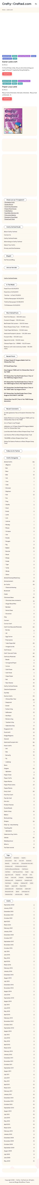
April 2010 (7, 1124)
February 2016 (8, 968)
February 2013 (8, 1018)
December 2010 (8, 1098)
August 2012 (8, 1031)
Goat (7, 508)
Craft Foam (9, 669)
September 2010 (9, 1108)
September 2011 (9, 1068)
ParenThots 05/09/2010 (11, 288)
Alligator (8, 465)
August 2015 (8, 978)
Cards (6, 594)
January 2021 (8, 931)
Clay (5, 617)
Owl (7, 534)
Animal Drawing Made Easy (12, 578)
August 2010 (8, 1111)
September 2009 (9, 1147)
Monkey (8, 524)
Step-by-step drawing (11, 824)
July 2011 (6, 1074)
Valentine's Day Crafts (10, 834)
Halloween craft (9, 880)
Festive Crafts (7, 58)
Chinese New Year (11, 699)
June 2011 (7, 1078)
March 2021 (7, 925)
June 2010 (7, 1117)
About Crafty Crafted (10, 231)
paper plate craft (9, 888)
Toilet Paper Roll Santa (11, 330)
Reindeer (8, 607)
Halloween (9, 712)
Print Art (6, 801)
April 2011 (7, 1084)
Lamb (14, 58)
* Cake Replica (8, 211)
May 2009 (7, 1161)
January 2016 (8, 971)
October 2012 (8, 1024)
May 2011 (7, 1081)
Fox (7, 498)
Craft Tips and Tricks (10, 653)
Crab (7, 484)
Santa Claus (9, 610)
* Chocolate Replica (10, 215)
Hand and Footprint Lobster (12, 333)
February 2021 (8, 928)
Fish (7, 494)
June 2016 (7, 955)
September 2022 (9, 905)
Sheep (20, 83)
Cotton (15, 56)
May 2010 (7, 1121)
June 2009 (7, 1157)
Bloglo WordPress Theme (22, 1182)
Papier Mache (8, 788)
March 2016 (7, 965)
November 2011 (8, 1061)
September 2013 (9, 998)
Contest (6, 620)
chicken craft (15, 863)
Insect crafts (8, 745)
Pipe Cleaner (9, 683)
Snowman (9, 613)
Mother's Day (9, 719)
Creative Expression (10, 689)
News (5, 765)
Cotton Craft (8, 623)
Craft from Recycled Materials (13, 627)
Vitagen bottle (10, 646)
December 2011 (8, 1058)
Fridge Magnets (8, 735)
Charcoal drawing (11, 587)
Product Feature (9, 805)
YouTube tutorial (9, 847)
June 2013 (7, 1008)
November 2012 (8, 1021)
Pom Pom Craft (8, 794)
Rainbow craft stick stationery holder (15, 347)
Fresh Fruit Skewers (9, 317)
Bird (7, 475)
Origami (6, 768)
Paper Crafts (7, 83)
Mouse (7, 528)
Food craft (7, 732)
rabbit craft (27, 888)
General (6, 739)
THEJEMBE (7, 438)
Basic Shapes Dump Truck (11, 327)
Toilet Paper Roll (10, 643)
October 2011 (8, 1064)
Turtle (7, 568)
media (31, 883)
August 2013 (8, 1001)
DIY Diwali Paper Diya (10, 366)
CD (6, 633)
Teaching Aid (8, 828)
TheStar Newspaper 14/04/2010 (14, 298)
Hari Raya (8, 715)
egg (32, 872)
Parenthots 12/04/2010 (11, 292)
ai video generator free (11, 413)
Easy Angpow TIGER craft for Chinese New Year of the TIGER (19, 371)
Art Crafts (7, 584)
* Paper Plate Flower (10, 209)
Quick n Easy (8, 811)
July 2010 (7, 1114)
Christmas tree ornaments (13, 600)
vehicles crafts (18, 894)
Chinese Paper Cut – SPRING (12, 343)
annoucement (8, 860)
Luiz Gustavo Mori (9, 435)
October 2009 (8, 1144)
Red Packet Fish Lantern (11, 323)
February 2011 (8, 1091)
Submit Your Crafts (9, 245)
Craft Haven (7, 650)
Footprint (21, 877)
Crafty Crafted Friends (11, 686)
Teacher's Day (10, 722)
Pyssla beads (19, 888)
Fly (6, 758)
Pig (6, 544)
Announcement (8, 581)
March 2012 (7, 1048)
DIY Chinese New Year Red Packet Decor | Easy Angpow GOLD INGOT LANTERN (18, 394)
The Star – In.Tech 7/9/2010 (12, 295)
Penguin (8, 541)
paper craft (14, 886)
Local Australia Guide (10, 431)
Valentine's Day (10, 725)
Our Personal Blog (9, 260)
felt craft (25, 874)
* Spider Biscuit (8, 204)
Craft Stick (9, 673)
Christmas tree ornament (21, 866)
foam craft (13, 877)
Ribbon (14, 83)
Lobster (8, 521)
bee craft (21, 860)
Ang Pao (23, 857)
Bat (7, 468)
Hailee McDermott (9, 418)
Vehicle (6, 837)
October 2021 (8, 918)
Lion (7, 518)
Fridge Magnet (29, 877)
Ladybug (8, 762)
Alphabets (9, 831)
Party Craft (7, 791)
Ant (7, 748)
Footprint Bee (8, 337)
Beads (7, 659)
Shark (7, 554)
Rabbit (7, 548)
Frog (7, 501)
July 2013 (7, 1004)
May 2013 (7, 1011)
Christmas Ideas (9, 597)
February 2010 (8, 1131)
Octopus (8, 531)
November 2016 (8, 945)
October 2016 (8, 948)
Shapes (6, 821)
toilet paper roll (25, 891)
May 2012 (7, 1041)
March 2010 (7, 1128)
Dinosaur (8, 488)
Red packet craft (9, 891)
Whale (7, 571)
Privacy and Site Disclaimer (12, 248)
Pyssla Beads (8, 808)
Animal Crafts (7, 56)
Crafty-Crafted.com (16, 3)
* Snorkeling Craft (9, 202)
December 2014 (9, 984)
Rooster (8, 551)
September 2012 (9, 1028)
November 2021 (8, 915)
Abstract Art (8, 857)
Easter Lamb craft (9, 62)
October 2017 (8, 938)
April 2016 (7, 961)
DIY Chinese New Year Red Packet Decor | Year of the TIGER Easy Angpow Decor (18, 376)
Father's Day (9, 709)
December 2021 (8, 911)
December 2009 (9, 1137)
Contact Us (7, 235)
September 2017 (9, 941)
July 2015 (7, 981)
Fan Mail (6, 693)
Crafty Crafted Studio (13, 227)
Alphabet (8, 771)
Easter (34, 56)
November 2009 (9, 1141)
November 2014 (9, 988)
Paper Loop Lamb (9, 87)
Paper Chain (7, 775)
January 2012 (8, 1054)
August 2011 (7, 1071)
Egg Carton (9, 636)
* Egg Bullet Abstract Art (11, 213)
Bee (7, 752)
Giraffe (8, 504)
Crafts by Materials (24, 56)
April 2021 (7, 921)
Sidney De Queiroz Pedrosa (12, 441)
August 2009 (8, 1151)
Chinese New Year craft (26, 863)
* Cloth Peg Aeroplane (10, 206)
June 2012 (7, 1038)
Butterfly (8, 755)
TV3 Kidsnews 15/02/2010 (12, 305)
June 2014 (7, 994)
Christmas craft (8, 866)
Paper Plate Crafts (9, 785)
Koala (7, 511)
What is (6, 844)
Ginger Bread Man (11, 604)
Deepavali (9, 702)
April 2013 (7, 1014)
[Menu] (36, 3)
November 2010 (8, 1101)
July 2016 (7, 951)
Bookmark (7, 591)
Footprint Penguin (9, 320)
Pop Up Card (8, 798)
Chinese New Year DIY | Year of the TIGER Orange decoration (18, 400)
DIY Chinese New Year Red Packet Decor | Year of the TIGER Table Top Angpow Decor (18, 388)
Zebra (7, 574)
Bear (7, 471)
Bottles (8, 630)
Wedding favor (8, 841)
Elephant (8, 491)
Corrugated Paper (11, 663)
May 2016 (7, 958)
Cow (7, 481)
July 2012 (7, 1034)
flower (6, 877)
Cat (7, 478)
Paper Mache (8, 781)
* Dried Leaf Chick (9, 219)
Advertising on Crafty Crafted (13, 241)
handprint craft (28, 880)
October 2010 (8, 1104)
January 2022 (8, 908)
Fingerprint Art (8, 729)
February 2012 (8, 1051)
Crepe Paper (9, 676)
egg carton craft (9, 874)
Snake (7, 561)
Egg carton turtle (9, 340)
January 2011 (8, 1094)
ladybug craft (24, 883)
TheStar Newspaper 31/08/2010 (14, 302)
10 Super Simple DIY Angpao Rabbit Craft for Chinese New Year (17, 361)
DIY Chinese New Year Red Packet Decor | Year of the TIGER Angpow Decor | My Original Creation (18, 382)
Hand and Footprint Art (11, 742)
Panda (8, 538)
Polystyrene (9, 640)
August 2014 (8, 991)
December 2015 (8, 975)
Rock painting (8, 818)
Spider (17, 891)
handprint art (19, 880)
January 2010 (8, 1134)
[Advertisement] (19, 32)
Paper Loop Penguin (14, 423)
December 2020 (9, 935)
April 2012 (7, 1044)
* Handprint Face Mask (11, 217)
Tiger (7, 564)
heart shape (8, 883)
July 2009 (7, 1154)
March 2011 (7, 1088)
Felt (7, 679)
